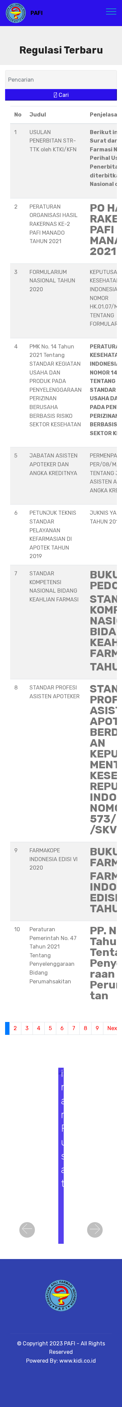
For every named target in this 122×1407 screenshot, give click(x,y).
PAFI (36, 13)
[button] (27, 1229)
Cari (63, 95)
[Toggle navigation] (111, 11)
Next (113, 1028)
